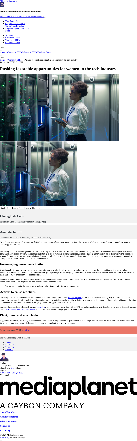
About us (9, 35)
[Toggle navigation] (45, 17)
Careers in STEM (12, 38)
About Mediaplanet (9, 417)
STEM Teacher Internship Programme (19, 309)
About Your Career (9, 412)
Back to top (5, 430)
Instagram (9, 347)
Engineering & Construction (17, 28)
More (7, 31)
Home (2, 60)
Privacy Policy (4, 437)
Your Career (22, 16)
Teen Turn (41, 307)
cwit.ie (26, 330)
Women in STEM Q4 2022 (11, 373)
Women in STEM (12, 40)
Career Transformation (14, 26)
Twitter (8, 342)
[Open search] (1, 50)
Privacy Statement (8, 421)
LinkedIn (9, 349)
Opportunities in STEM (15, 23)
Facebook (9, 345)
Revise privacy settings (17, 437)
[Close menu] (1, 55)
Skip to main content (8, 1)
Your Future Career (13, 21)
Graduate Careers (12, 42)
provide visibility (75, 297)
